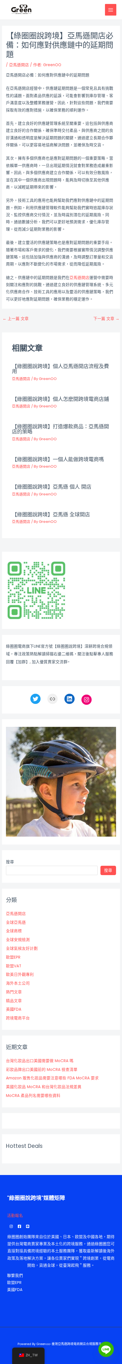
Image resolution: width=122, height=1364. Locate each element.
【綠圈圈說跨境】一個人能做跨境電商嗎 (58, 459)
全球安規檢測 (18, 939)
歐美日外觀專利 (20, 974)
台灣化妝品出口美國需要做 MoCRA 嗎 (39, 1061)
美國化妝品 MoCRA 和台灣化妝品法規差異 (43, 1087)
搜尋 (10, 862)
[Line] (106, 1349)
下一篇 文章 (106, 318)
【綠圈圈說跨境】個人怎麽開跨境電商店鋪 (60, 399)
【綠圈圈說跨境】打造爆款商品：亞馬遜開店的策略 (60, 429)
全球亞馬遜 (16, 922)
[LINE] (28, 1226)
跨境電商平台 (18, 1018)
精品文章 (14, 1001)
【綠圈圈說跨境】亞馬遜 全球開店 (51, 514)
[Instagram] (86, 700)
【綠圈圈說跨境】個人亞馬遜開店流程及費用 (60, 369)
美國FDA (13, 1009)
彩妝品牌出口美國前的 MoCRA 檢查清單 (41, 1069)
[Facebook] (19, 1226)
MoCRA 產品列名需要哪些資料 (33, 1095)
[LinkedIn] (69, 699)
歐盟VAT (13, 966)
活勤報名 (15, 1215)
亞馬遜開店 (19, 65)
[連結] (52, 699)
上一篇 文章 (16, 318)
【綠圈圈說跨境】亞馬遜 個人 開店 (51, 486)
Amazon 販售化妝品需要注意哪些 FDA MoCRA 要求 (52, 1078)
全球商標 (14, 931)
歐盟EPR (13, 957)
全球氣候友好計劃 (22, 948)
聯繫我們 (15, 1275)
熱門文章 (14, 992)
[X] (35, 699)
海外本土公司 (18, 983)
